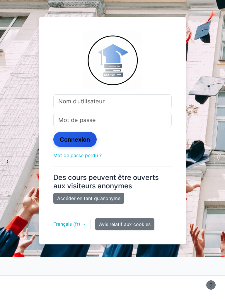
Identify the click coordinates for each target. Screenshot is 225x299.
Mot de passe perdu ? (77, 155)
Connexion (75, 139)
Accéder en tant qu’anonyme (88, 198)
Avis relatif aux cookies (125, 224)
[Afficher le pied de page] (211, 285)
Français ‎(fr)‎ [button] (67, 224)
